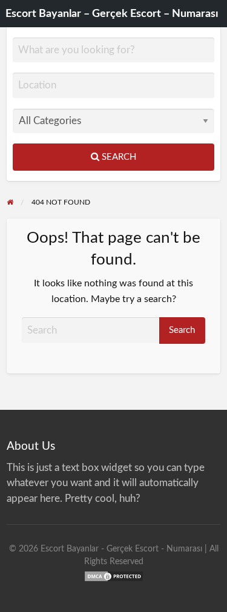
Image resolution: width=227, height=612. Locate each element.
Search (117, 157)
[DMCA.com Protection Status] (114, 575)
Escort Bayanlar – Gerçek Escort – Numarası (112, 13)
